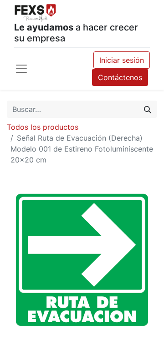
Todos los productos (42, 127)
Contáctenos (120, 77)
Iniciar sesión (121, 60)
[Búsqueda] (147, 109)
